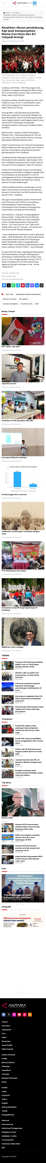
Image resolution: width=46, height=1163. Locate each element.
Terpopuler (7, 719)
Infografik (6, 907)
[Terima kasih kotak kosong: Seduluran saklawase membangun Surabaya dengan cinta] (23, 516)
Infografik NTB (8, 1115)
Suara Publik (7, 1045)
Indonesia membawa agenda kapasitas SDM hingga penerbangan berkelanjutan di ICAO (28, 686)
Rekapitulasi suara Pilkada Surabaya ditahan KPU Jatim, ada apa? (22, 345)
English (5, 1103)
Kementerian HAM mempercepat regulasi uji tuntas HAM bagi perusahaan (29, 709)
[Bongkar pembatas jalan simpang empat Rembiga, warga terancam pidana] (8, 774)
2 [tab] (20, 904)
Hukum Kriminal (8, 1055)
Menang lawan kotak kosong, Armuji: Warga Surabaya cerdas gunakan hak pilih (22, 419)
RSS (3, 1148)
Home (8, 13)
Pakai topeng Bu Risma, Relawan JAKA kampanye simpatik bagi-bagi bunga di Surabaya (19, 607)
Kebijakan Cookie (9, 1136)
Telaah (4, 1111)
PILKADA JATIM (26, 304)
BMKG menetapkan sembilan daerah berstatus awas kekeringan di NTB (27, 837)
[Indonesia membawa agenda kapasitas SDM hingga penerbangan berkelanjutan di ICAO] (8, 687)
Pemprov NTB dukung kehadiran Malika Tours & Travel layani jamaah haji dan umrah (29, 664)
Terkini (5, 1022)
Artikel (4, 1088)
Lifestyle (5, 1074)
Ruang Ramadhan (9, 1107)
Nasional (5, 1120)
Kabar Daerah (7, 1049)
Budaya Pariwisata (9, 1078)
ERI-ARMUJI (23, 299)
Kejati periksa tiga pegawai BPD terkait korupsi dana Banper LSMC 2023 (29, 858)
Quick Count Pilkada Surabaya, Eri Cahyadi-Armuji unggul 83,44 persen (21, 493)
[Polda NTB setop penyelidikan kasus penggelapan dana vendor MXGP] (8, 742)
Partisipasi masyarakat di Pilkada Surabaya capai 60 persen (21, 382)
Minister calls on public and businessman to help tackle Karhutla (27, 675)
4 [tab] (26, 904)
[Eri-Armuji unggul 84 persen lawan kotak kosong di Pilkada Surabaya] (23, 442)
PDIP (37, 304)
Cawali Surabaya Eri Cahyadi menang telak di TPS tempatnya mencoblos (22, 569)
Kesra (4, 1082)
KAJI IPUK (9, 294)
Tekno (4, 1099)
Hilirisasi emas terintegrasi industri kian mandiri (19, 985)
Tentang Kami (8, 1140)
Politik (16, 13)
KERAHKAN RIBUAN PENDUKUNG (28, 294)
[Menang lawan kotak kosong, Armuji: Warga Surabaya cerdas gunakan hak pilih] (23, 405)
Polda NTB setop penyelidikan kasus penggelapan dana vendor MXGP (29, 741)
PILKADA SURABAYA (10, 304)
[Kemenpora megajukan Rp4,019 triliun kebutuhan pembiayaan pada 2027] (8, 699)
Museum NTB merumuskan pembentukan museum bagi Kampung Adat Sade (27, 826)
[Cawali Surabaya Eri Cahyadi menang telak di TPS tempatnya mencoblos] (23, 555)
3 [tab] (23, 904)
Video (4, 1037)
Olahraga (5, 1066)
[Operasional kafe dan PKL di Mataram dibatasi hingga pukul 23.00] (8, 763)
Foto (4, 869)
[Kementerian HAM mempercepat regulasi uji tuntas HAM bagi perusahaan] (8, 710)
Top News (6, 783)
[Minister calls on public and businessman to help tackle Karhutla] (8, 676)
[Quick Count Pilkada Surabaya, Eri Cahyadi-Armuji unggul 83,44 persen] (23, 479)
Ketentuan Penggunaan (12, 1128)
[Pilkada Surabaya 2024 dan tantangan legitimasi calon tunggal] (23, 631)
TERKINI (5, 655)
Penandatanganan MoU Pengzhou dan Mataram (17, 896)
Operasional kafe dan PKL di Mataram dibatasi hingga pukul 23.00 (28, 762)
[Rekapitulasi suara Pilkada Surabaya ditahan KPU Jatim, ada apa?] (23, 331)
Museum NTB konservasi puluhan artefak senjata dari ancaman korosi (27, 848)
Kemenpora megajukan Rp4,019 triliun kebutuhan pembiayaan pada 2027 (28, 698)
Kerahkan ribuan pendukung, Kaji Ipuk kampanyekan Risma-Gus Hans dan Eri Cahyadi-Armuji (22, 17)
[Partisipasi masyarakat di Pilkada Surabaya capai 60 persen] (23, 368)
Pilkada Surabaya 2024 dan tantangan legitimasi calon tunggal (19, 646)
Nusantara (6, 1041)
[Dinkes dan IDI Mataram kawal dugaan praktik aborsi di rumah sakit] (8, 752)
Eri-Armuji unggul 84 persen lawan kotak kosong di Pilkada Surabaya (20, 456)
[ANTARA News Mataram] (25, 3)
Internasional (7, 1124)
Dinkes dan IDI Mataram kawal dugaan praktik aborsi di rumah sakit (28, 751)
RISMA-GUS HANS (9, 299)
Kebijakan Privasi (9, 1132)
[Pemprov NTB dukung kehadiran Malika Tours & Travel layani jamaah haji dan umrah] (8, 665)
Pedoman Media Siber (11, 1144)
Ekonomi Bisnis (8, 1063)
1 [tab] (16, 904)
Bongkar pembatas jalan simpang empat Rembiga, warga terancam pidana (29, 773)
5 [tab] (30, 904)
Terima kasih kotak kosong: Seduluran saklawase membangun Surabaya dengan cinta (21, 531)
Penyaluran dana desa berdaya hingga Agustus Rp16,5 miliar (23, 816)
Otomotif (6, 1095)
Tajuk (4, 1091)
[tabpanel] (23, 888)
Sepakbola (6, 1070)
